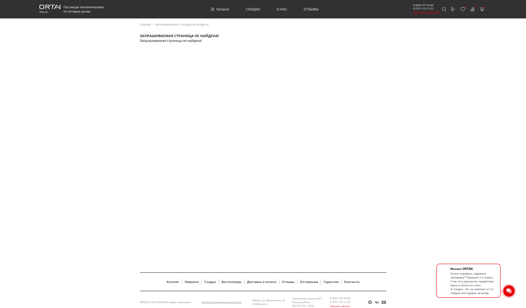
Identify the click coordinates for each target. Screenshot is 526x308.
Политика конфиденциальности (221, 302)
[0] (463, 9)
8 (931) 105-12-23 (423, 8)
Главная (145, 24)
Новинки (192, 282)
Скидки (210, 282)
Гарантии (331, 282)
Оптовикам (309, 282)
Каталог (223, 9)
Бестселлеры (231, 282)
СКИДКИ (253, 9)
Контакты (352, 282)
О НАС (282, 9)
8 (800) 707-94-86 (423, 5)
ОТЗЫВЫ (311, 9)
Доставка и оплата (261, 282)
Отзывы (288, 282)
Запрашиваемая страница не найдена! (182, 24)
